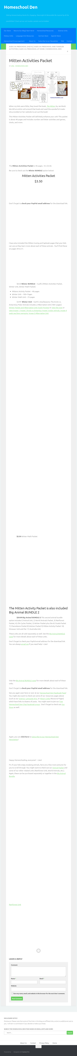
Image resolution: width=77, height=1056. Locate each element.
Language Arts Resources (25, 36)
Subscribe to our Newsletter (48, 41)
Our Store (7, 30)
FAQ (62, 41)
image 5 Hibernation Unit (39, 313)
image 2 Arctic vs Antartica (30, 310)
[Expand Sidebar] (3, 47)
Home (55, 1043)
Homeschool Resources (45, 30)
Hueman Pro (25, 1052)
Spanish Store (56, 36)
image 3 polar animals (51, 310)
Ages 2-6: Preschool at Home (32, 49)
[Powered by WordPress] (12, 1052)
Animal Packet (58, 767)
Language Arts (31, 698)
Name (13, 978)
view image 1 (14, 310)
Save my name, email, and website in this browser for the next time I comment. (39, 993)
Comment (14, 965)
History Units (8, 36)
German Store (43, 36)
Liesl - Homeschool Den (19, 66)
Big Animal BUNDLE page (26, 680)
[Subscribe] (38, 750)
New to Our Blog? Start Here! (24, 30)
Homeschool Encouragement (14, 41)
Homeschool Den (20, 7)
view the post (57, 307)
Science (22, 698)
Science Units (62, 30)
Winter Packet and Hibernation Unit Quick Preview (29, 307)
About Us (32, 41)
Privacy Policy (44, 1043)
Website (13, 986)
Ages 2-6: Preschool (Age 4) (21, 46)
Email (42, 978)
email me (25, 644)
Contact (69, 41)
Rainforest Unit (15, 904)
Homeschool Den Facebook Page (53, 693)
